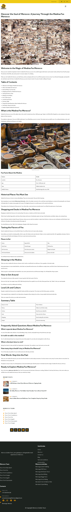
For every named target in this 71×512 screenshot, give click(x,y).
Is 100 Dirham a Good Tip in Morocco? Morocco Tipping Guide (25, 383)
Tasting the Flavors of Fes (7, 93)
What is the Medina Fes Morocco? (9, 87)
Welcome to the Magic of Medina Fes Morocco (12, 85)
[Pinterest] (11, 500)
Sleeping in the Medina (7, 95)
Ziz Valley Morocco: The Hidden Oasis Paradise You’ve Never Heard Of (28, 390)
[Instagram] (64, 1)
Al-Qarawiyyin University (19, 201)
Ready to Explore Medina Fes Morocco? (10, 107)
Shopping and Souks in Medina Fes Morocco (11, 91)
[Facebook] (61, 1)
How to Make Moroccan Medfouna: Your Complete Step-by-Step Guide (28, 398)
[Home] (17, 447)
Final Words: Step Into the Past (9, 105)
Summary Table (5, 101)
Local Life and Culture (7, 99)
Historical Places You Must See (8, 89)
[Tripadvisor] (67, 1)
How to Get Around (6, 97)
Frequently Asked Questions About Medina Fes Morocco (14, 103)
